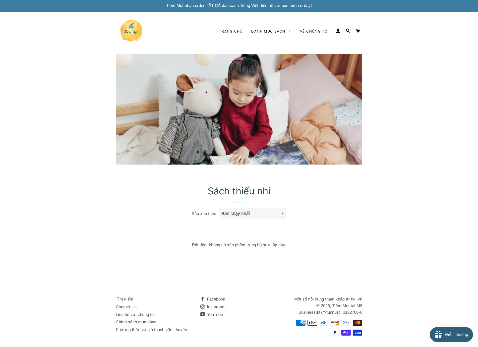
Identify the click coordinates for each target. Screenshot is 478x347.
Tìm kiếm (124, 299)
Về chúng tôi (314, 31)
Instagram (216, 306)
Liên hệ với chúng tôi (135, 314)
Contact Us (126, 306)
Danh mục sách (269, 31)
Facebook (215, 299)
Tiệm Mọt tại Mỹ (347, 306)
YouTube (214, 314)
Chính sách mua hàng (136, 322)
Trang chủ (231, 31)
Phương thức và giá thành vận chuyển (151, 329)
